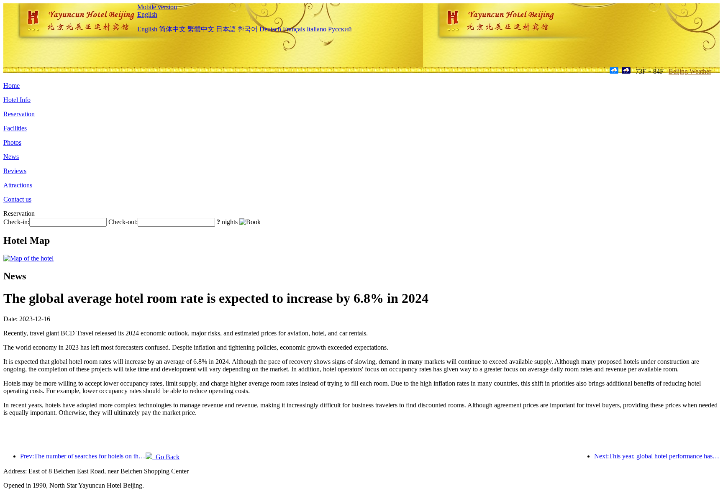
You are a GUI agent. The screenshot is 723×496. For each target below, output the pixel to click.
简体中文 (172, 29)
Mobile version (157, 6)
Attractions (17, 185)
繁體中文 (200, 29)
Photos (12, 142)
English (147, 14)
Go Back (165, 456)
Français (294, 29)
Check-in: (16, 221)
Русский (340, 29)
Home (11, 85)
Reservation (19, 114)
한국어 (248, 29)
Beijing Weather (690, 71)
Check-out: (123, 221)
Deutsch (270, 29)
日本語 (226, 29)
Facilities (15, 128)
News (11, 156)
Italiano (316, 29)
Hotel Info (17, 99)
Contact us (17, 199)
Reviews (14, 170)
